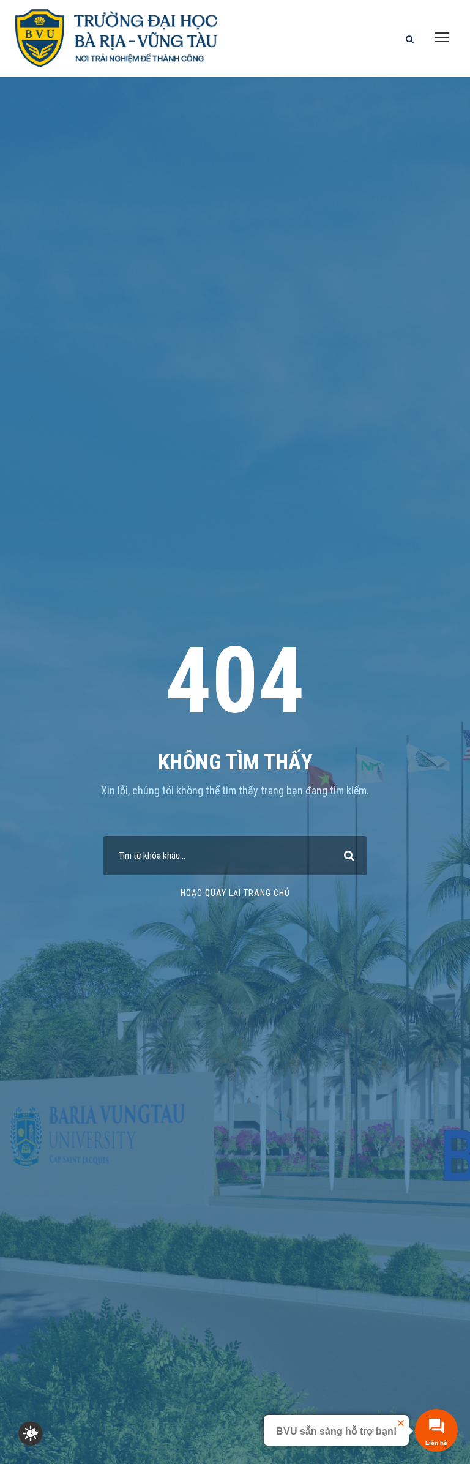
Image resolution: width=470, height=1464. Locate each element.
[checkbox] (30, 1433)
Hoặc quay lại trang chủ (235, 893)
